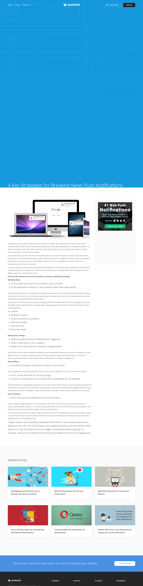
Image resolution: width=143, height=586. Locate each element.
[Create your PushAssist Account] (115, 216)
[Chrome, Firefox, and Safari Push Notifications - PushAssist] (71, 4)
